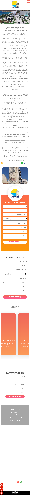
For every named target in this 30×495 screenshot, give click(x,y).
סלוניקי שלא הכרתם (23, 440)
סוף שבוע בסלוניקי (23, 445)
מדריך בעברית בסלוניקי (22, 467)
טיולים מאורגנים (24, 462)
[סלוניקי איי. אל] (15, 5)
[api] (21, 482)
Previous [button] (15, 187)
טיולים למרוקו (25, 469)
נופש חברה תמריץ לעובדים (22, 464)
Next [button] (10, 187)
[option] (15, 175)
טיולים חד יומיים (24, 460)
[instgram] (18, 482)
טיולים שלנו (25, 457)
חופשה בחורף (25, 443)
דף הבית (26, 438)
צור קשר (26, 450)
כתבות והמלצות (24, 447)
